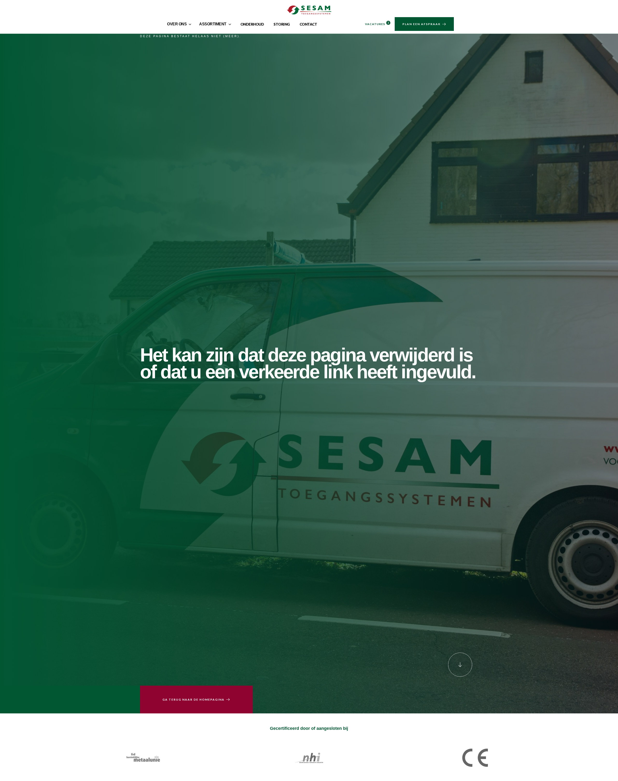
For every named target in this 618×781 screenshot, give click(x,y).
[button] (179, 24)
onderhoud (252, 24)
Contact (308, 24)
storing (282, 24)
